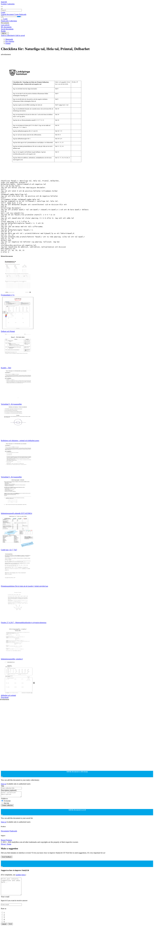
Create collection (7, 805)
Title (2, 786)
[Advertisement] (68, 61)
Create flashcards (20, 14)
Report (3, 840)
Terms (9, 844)
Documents (5, 831)
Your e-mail (5, 897)
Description (8, 790)
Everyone (7, 801)
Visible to (4, 799)
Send (10, 924)
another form (20, 875)
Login (3, 12)
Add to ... (5, 33)
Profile (3, 31)
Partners (9, 840)
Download (4, 697)
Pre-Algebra (9, 41)
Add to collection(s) (8, 35)
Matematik (9, 39)
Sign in (3, 784)
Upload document (7, 14)
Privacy (4, 844)
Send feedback (7, 857)
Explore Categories (8, 4)
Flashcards (5, 21)
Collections (13, 21)
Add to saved (20, 35)
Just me (6, 803)
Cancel (4, 924)
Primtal (7, 43)
